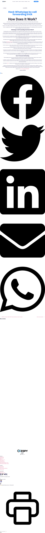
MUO (8, 63)
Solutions (20, 1)
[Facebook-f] (3, 474)
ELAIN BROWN (27, 68)
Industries (17, 1)
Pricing (29, 1)
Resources (22, 1)
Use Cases (14, 1)
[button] (22, 97)
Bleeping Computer (9, 41)
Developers (26, 1)
